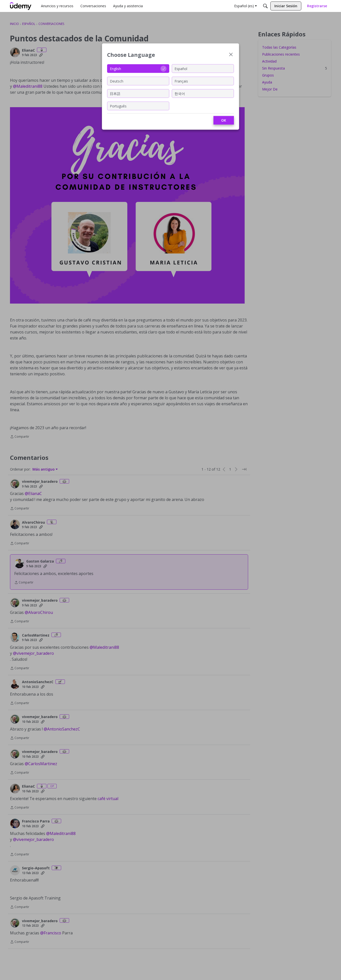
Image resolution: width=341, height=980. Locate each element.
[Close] (231, 55)
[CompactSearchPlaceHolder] (265, 5)
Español (180, 68)
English (115, 68)
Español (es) (244, 5)
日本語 (115, 93)
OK (223, 120)
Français (181, 81)
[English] (20, 6)
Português (118, 105)
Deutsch (116, 81)
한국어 (179, 93)
